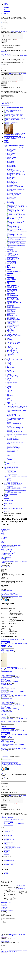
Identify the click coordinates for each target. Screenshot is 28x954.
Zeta (8, 394)
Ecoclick (9, 370)
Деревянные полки (11, 414)
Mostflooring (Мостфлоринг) (14, 307)
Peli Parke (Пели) (11, 327)
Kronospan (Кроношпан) (13, 325)
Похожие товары (5, 555)
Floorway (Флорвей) (12, 285)
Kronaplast (9, 372)
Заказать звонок (5, 13)
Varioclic (9, 274)
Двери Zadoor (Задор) (12, 197)
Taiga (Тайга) (10, 291)
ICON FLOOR (10, 371)
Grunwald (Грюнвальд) (12, 254)
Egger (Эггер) (10, 253)
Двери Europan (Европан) (13, 173)
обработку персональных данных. (18, 31)
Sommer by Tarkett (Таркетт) (14, 349)
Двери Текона (10, 202)
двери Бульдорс (20, 239)
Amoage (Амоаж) (11, 317)
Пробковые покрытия (19, 133)
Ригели (8, 455)
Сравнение (12, 650)
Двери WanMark (11, 161)
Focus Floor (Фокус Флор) (13, 342)
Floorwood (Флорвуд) (12, 301)
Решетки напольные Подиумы (14, 431)
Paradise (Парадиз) (11, 309)
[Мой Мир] (6, 600)
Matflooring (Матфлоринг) (13, 326)
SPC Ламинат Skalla (12, 375)
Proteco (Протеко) (11, 259)
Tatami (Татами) (11, 333)
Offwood (9, 374)
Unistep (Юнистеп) (11, 262)
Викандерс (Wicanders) (12, 482)
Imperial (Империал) (12, 322)
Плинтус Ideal (10, 470)
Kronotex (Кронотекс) (12, 289)
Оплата (5, 141)
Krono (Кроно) (10, 305)
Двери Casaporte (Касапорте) (14, 193)
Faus (8, 270)
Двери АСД (17, 226)
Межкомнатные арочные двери (14, 423)
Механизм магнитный (12, 446)
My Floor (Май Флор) (12, 290)
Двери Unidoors (10, 159)
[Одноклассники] (3, 600)
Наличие (3, 557)
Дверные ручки (10, 440)
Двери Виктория (11, 198)
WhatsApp (8, 54)
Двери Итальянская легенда (14, 187)
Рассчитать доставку (17, 596)
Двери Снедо (18, 227)
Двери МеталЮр (21, 209)
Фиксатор (9, 459)
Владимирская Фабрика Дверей (15, 147)
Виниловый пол (17, 115)
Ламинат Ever (10, 277)
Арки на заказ (15, 116)
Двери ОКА (10, 151)
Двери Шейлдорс (11, 167)
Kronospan (9, 363)
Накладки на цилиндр (12, 452)
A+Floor (9, 360)
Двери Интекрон (21, 221)
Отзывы (3, 554)
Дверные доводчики (12, 438)
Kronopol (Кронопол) (12, 287)
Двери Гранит (18, 207)
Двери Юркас (10, 181)
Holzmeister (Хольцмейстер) (14, 302)
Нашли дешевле (14, 594)
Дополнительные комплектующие (15, 442)
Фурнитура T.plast (11, 475)
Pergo (8, 383)
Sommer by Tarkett (11, 261)
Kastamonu (9, 323)
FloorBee (9, 283)
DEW (8, 396)
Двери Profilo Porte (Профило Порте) (16, 174)
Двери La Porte (10, 183)
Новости (6, 4)
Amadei (8, 265)
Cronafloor (9, 368)
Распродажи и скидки (9, 861)
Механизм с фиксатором (13, 450)
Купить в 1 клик (14, 593)
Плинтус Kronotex (11, 471)
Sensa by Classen (11, 331)
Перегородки (15, 122)
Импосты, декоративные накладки (15, 418)
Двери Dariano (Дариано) (13, 194)
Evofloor (9, 387)
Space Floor (9, 364)
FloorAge (9, 362)
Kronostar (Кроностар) (12, 257)
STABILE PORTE (11, 157)
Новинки (6, 859)
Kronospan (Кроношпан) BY (14, 271)
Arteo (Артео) (10, 250)
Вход (5, 9)
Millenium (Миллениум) (13, 258)
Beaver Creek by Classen (13, 298)
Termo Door (17, 213)
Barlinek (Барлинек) (12, 350)
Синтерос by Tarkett (12, 315)
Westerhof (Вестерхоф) (12, 334)
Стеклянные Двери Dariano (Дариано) (16, 487)
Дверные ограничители (13, 439)
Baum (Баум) (10, 337)
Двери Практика (11, 154)
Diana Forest (10, 345)
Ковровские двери (11, 191)
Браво (8, 491)
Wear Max (9, 386)
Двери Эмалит (10, 155)
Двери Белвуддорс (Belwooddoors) (15, 186)
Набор (2, 547)
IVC (8, 399)
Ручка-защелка (10, 456)
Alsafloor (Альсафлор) (12, 297)
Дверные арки (16, 119)
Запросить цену (14, 951)
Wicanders (9, 480)
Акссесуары (14, 138)
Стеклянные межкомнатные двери (12, 136)
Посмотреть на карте (6, 902)
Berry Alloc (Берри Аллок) (13, 318)
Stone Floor (9, 384)
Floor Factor (9, 380)
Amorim (9, 478)
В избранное (4, 651)
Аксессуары (4, 553)
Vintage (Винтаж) (11, 313)
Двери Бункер (18, 211)
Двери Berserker (20, 205)
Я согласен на (14, 31)
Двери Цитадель (20, 223)
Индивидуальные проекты (13, 419)
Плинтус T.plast (10, 472)
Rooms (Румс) (10, 330)
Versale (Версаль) (11, 293)
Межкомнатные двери (9, 830)
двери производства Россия (14, 492)
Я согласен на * (14, 934)
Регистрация (7, 11)
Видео (2, 559)
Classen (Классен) (11, 281)
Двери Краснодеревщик (13, 199)
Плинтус (12, 123)
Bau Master (9, 266)
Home (8, 303)
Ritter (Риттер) (10, 310)
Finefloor (9, 398)
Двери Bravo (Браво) (12, 182)
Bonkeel (9, 269)
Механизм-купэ (11, 451)
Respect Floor (10, 400)
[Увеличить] (14, 562)
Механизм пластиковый (13, 448)
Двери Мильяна (11, 165)
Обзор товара (4, 546)
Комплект (3, 549)
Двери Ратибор (19, 222)
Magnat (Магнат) (11, 306)
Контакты (6, 7)
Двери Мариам (10, 163)
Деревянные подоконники (13, 412)
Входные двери (17, 110)
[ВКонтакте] (1, 600)
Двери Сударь (18, 242)
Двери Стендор (10, 190)
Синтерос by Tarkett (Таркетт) (14, 353)
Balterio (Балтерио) (11, 279)
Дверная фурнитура (20, 118)
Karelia (8, 338)
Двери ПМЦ (10, 201)
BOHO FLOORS (11, 267)
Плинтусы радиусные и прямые (15, 427)
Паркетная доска (18, 112)
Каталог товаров (5, 103)
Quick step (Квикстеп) (12, 295)
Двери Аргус (18, 219)
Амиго (8, 358)
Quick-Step (9, 390)
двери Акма (10, 486)
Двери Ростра (10, 179)
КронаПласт (10, 395)
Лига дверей (10, 169)
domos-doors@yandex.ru (20, 888)
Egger (8, 379)
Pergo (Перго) (10, 329)
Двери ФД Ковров (11, 166)
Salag (8, 391)
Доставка (6, 5)
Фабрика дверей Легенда (13, 170)
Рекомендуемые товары (10, 863)
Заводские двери (21, 243)
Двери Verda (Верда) (12, 185)
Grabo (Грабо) (10, 354)
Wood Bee (9, 351)
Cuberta (8, 282)
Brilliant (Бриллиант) (12, 251)
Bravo (8, 463)
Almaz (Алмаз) (10, 278)
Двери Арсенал (10, 175)
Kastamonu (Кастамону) (13, 286)
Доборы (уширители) (12, 416)
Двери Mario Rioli (11, 195)
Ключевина (9, 444)
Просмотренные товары (7, 817)
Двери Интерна (10, 162)
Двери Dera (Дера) (11, 149)
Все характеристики (6, 566)
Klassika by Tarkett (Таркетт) (14, 343)
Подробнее (3, 649)
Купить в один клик (17, 935)
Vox (8, 366)
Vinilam (8, 402)
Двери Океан (10, 178)
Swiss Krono (10, 273)
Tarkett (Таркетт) (11, 311)
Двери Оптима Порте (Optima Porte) (16, 189)
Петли (8, 454)
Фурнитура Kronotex (12, 474)
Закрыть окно (4, 51)
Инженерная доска (19, 120)
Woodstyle (9, 275)
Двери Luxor (10, 158)
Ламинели (9, 314)
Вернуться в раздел (5, 545)
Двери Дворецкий (11, 177)
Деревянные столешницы (13, 415)
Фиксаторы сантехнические (14, 460)
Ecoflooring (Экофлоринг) (13, 319)
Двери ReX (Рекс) (21, 225)
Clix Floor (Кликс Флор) (13, 299)
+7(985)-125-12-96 (5, 55)
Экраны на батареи (11, 432)
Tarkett (8, 355)
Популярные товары (9, 860)
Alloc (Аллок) (10, 249)
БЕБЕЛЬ (9, 294)
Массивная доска (18, 114)
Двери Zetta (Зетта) (22, 206)
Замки (8, 443)
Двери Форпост (20, 210)
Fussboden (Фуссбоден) (12, 321)
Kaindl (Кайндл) (11, 255)
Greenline (9, 346)
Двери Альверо (10, 150)
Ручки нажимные (11, 458)
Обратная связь (4, 907)
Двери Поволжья (11, 153)
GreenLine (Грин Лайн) (12, 466)
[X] (8, 600)
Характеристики (5, 551)
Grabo (8, 388)
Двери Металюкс (21, 241)
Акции (5, 3)
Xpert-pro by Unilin (11, 263)
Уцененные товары (8, 864)
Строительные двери (21, 137)
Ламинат (12, 111)
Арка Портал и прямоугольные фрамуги (17, 406)
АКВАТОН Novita (11, 403)
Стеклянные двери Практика (14, 488)
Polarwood (9, 347)
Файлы (2, 558)
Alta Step (9, 378)
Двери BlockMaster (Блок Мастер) (15, 171)
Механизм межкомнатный (13, 447)
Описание (3, 550)
